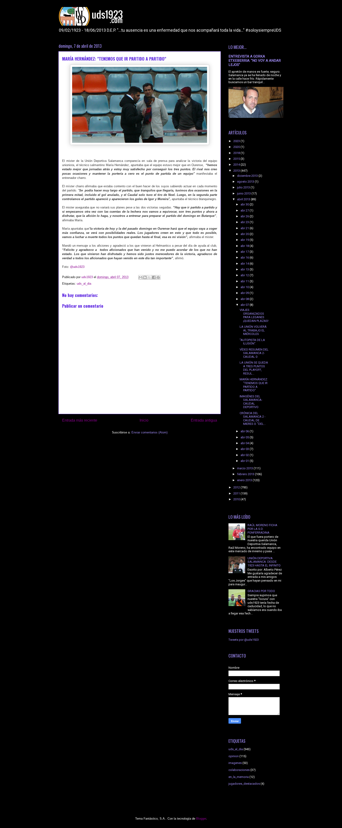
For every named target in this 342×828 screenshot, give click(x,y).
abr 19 (245, 240)
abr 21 (245, 228)
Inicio (144, 420)
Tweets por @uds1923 (243, 639)
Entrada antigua (204, 420)
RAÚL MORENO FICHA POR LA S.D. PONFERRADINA (262, 528)
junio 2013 (244, 193)
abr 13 (245, 269)
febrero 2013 (246, 474)
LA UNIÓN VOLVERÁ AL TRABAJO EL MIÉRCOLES (253, 330)
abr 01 (245, 461)
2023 (237, 141)
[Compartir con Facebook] (153, 277)
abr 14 (245, 263)
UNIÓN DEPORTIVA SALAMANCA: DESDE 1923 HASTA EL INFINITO (264, 561)
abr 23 (245, 222)
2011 (237, 493)
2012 (237, 487)
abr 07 (245, 305)
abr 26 (245, 216)
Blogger (201, 818)
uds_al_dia (84, 283)
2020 (237, 147)
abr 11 (245, 281)
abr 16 (245, 257)
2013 (237, 170)
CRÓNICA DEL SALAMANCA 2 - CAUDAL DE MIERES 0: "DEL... (253, 418)
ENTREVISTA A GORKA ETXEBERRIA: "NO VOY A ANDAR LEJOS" (254, 60)
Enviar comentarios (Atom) (149, 432)
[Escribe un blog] (145, 277)
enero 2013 (245, 480)
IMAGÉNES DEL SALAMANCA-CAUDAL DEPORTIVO (251, 402)
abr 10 (245, 287)
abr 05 (245, 437)
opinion (233, 756)
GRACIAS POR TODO (261, 591)
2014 (237, 164)
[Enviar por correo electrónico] (140, 277)
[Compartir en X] (149, 277)
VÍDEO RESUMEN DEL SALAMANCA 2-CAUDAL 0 (254, 353)
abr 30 (245, 204)
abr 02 (245, 455)
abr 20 (245, 234)
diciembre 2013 (247, 175)
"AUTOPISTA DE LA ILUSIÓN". (252, 341)
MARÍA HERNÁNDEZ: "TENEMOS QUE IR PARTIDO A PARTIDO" (254, 385)
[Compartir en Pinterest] (158, 277)
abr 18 (245, 246)
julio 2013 (244, 187)
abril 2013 (244, 199)
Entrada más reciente (79, 420)
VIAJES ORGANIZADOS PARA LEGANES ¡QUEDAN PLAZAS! (254, 315)
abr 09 (245, 293)
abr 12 (245, 275)
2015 (237, 158)
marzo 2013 (245, 468)
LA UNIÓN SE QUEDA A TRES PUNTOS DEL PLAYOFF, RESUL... (254, 368)
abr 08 (245, 299)
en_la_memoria (238, 777)
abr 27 (245, 210)
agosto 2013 (246, 181)
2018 (237, 153)
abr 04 (245, 443)
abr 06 (245, 431)
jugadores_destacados (244, 783)
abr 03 (245, 449)
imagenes (235, 763)
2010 (237, 499)
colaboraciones (239, 770)
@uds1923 (77, 267)
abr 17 (245, 251)
